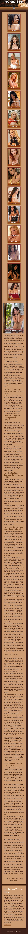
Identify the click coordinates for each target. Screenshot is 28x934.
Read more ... (7, 924)
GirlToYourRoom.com (15, 873)
